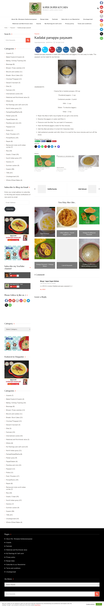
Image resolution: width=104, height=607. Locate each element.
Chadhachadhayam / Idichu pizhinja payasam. (89, 265)
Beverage (9, 64)
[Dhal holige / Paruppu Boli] (88, 161)
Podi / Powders (11, 134)
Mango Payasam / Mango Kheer (44, 265)
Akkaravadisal (60, 167)
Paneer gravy (10, 116)
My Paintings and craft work (15, 105)
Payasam (37, 34)
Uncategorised (88, 19)
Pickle (8, 130)
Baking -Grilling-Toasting (14, 61)
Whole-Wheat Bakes (13, 180)
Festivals (55, 19)
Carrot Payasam (67, 265)
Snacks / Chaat (11, 154)
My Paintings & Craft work (53, 23)
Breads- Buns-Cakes (13, 75)
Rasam (8, 141)
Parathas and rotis (12, 123)
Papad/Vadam (10, 119)
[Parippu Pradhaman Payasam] (45, 161)
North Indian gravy (12, 108)
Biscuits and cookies (12, 72)
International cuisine (13, 94)
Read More (37, 605)
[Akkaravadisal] (67, 161)
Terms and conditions (84, 23)
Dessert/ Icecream (12, 83)
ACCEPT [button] (99, 604)
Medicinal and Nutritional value (23, 23)
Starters (9, 162)
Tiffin (8, 173)
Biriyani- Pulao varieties (14, 68)
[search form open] (98, 8)
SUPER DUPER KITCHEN (55, 7)
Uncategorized (11, 176)
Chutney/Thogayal (12, 79)
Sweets (8, 169)
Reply (44, 289)
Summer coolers (11, 165)
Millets (8, 101)
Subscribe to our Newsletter (71, 19)
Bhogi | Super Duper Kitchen (49, 281)
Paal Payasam (44, 234)
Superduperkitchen (40, 42)
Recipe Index (44, 19)
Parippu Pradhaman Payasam (42, 167)
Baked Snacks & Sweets (14, 57)
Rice (7, 151)
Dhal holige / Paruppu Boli (85, 167)
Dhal (7, 86)
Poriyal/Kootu (10, 138)
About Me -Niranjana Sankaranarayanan (24, 19)
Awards (38, 23)
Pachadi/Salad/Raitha (13, 112)
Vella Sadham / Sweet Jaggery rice (67, 233)
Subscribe (10, 209)
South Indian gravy (12, 158)
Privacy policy (69, 23)
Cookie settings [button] (90, 604)
